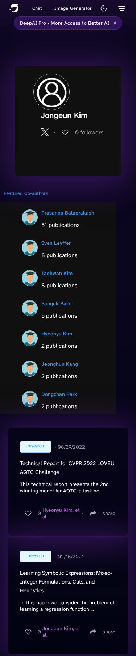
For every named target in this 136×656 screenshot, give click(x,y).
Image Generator (73, 8)
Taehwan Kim (57, 273)
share (109, 513)
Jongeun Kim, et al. (61, 631)
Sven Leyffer (56, 243)
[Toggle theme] (104, 8)
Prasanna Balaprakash (67, 212)
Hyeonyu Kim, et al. (61, 513)
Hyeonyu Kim (56, 333)
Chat (37, 8)
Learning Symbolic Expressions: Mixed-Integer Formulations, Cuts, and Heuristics (66, 581)
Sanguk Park (56, 303)
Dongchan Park (59, 394)
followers (89, 132)
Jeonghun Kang (59, 364)
